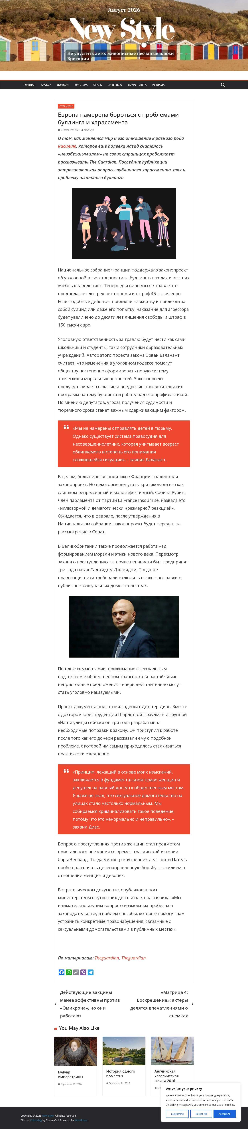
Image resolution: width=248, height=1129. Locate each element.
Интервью (115, 84)
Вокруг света (137, 84)
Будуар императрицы (70, 1074)
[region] (201, 1102)
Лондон (63, 84)
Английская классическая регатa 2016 (167, 1076)
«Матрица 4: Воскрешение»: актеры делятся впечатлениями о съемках (159, 1004)
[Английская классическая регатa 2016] (172, 1041)
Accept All (225, 1114)
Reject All (201, 1114)
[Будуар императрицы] (75, 1041)
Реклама (158, 84)
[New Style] (124, 4)
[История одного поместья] (124, 1041)
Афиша (46, 84)
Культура (81, 84)
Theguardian (107, 958)
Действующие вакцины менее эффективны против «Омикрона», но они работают (90, 1004)
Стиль (97, 84)
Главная (29, 84)
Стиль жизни (66, 106)
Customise (177, 1114)
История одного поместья (120, 1073)
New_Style (89, 129)
